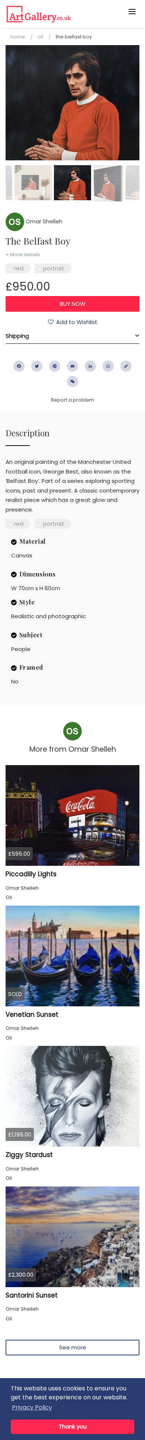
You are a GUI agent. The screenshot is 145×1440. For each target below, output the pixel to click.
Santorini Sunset (32, 1295)
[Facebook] (19, 366)
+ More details (23, 254)
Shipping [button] (17, 336)
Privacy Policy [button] (32, 1407)
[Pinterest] (54, 366)
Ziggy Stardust (29, 1154)
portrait (53, 268)
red (18, 268)
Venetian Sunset (32, 1014)
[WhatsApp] (108, 366)
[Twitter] (36, 366)
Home (17, 37)
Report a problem (72, 399)
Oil (40, 37)
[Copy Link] (126, 366)
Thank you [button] (73, 1426)
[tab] (72, 335)
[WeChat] (72, 381)
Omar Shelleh (43, 221)
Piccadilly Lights (31, 874)
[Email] (72, 366)
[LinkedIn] (90, 366)
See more (72, 1347)
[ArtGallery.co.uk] (58, 14)
